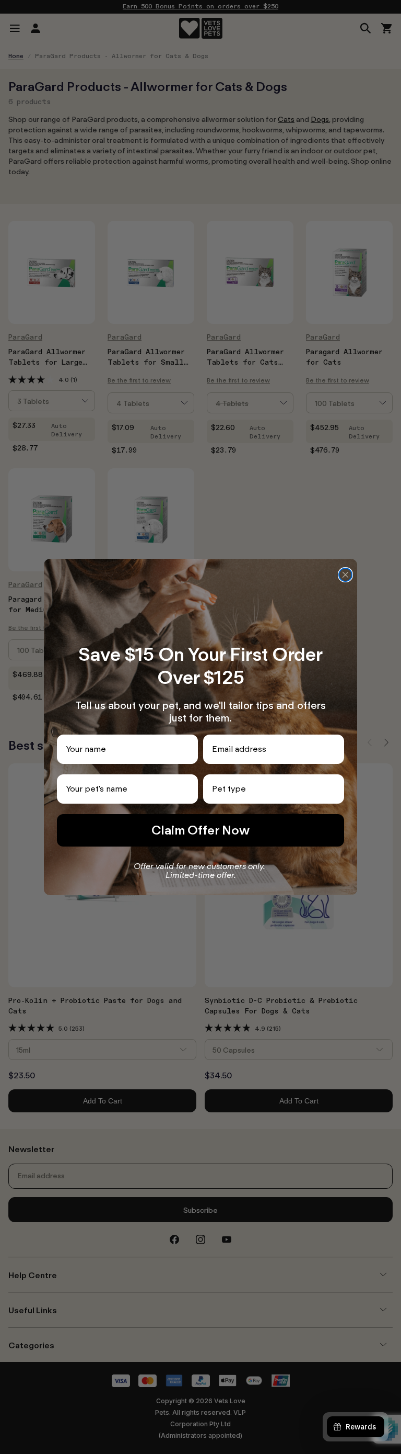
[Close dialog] (345, 574)
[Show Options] (334, 789)
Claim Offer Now (200, 830)
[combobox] (270, 789)
